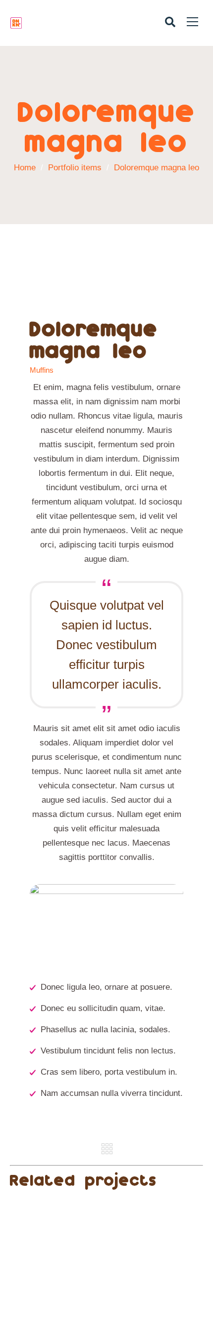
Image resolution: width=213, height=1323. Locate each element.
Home (25, 167)
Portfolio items (78, 167)
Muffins (41, 370)
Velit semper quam (106, 1236)
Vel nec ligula (106, 1207)
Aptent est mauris (106, 1265)
